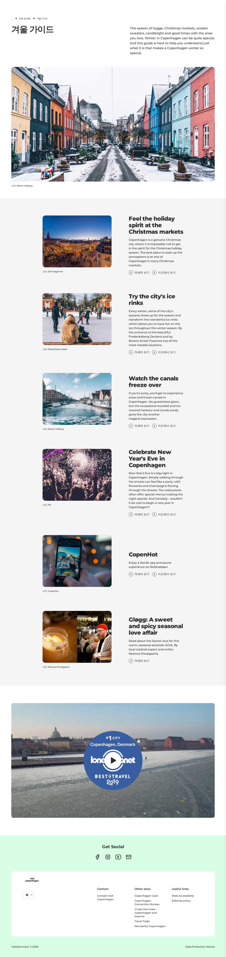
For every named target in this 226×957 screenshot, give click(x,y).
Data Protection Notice (200, 946)
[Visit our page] (108, 857)
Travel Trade (142, 921)
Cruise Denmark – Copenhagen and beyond (146, 913)
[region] (113, 760)
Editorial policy (181, 900)
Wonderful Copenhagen (150, 926)
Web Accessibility (183, 895)
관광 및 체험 (25, 18)
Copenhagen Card (146, 895)
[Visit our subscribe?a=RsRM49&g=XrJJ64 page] (129, 857)
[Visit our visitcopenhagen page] (97, 857)
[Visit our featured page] (118, 857)
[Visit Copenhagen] (32, 880)
